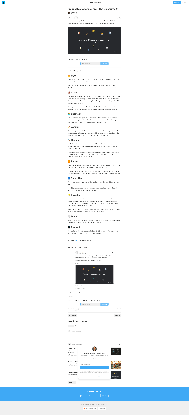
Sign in (184, 2)
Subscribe (177, 2)
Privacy (93, 404)
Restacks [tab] (77, 325)
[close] (108, 347)
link (76, 240)
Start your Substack (91, 408)
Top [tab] (69, 344)
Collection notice (104, 404)
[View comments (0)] (74, 17)
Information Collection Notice (94, 372)
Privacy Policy (106, 372)
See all (70, 382)
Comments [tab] (71, 325)
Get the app (102, 408)
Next (116, 315)
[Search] (167, 2)
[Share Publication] (170, 2)
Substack (87, 412)
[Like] (69, 357)
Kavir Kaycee (74, 12)
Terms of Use (101, 371)
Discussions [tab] (79, 344)
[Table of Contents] (2, 207)
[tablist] (74, 325)
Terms (97, 404)
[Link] (65, 75)
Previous (73, 315)
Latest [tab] (73, 344)
